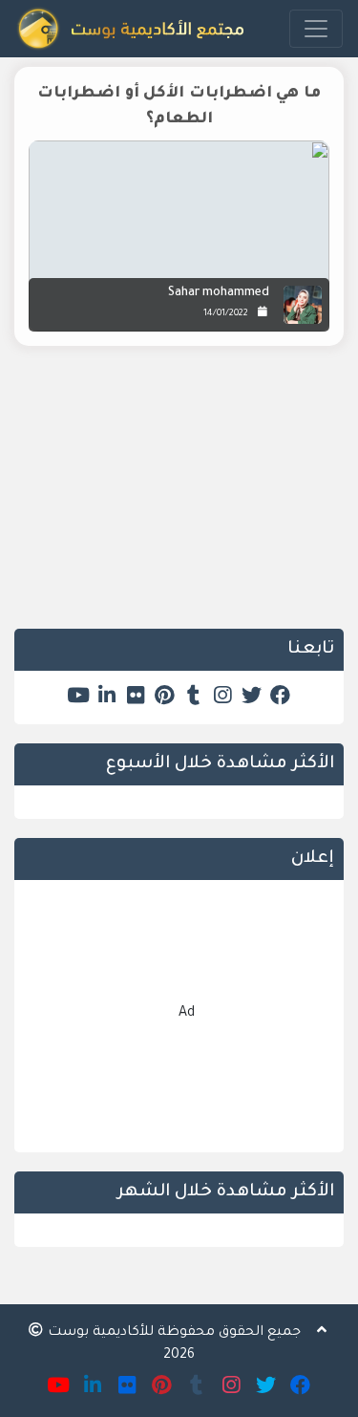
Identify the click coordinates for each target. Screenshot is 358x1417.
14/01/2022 (225, 314)
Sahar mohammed (218, 293)
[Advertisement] (179, 494)
